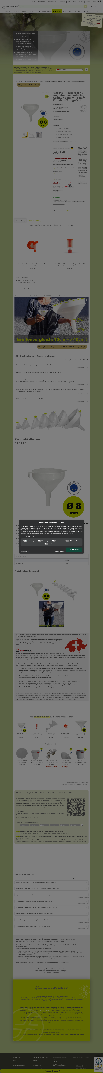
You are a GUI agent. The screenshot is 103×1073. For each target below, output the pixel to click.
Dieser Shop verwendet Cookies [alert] (51, 522)
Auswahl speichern (60, 551)
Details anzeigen (25, 551)
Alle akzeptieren (74, 550)
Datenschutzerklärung (27, 537)
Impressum (36, 537)
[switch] (25, 541)
